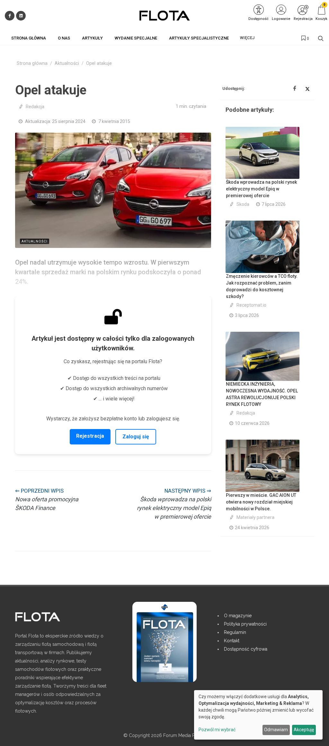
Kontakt (231, 640)
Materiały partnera (255, 517)
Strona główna (32, 63)
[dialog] (258, 715)
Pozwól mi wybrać (217, 729)
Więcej (247, 37)
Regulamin (235, 632)
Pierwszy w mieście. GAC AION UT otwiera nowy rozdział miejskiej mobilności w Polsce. (261, 502)
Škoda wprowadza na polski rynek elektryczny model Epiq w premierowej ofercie (261, 189)
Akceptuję (304, 729)
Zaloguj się (135, 437)
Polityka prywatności (245, 624)
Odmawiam (276, 729)
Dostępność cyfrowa (245, 649)
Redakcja (35, 106)
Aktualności (67, 63)
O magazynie (238, 615)
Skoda (242, 204)
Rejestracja (90, 436)
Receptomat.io (251, 305)
